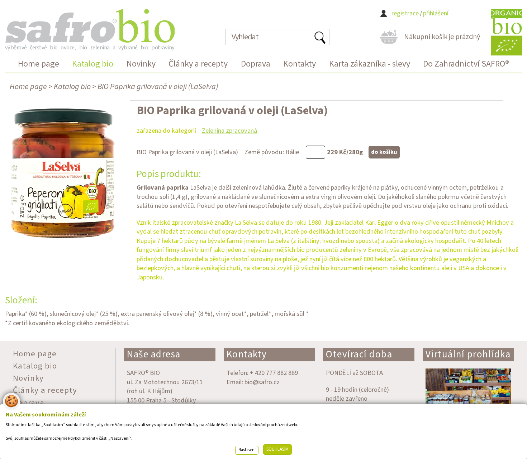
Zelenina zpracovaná (229, 130)
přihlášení (435, 13)
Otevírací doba (359, 354)
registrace (405, 13)
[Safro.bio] (90, 26)
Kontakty (247, 354)
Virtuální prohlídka (468, 354)
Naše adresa (154, 354)
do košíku (384, 152)
